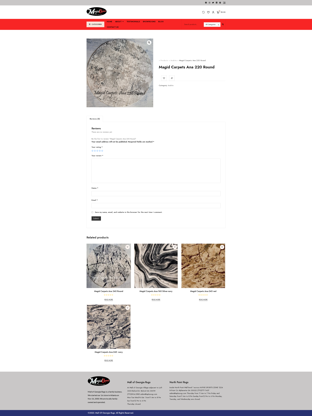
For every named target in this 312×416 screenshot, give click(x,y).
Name (95, 188)
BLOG (161, 21)
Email (95, 200)
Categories (97, 24)
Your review (97, 155)
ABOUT (118, 21)
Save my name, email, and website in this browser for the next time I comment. (128, 212)
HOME (109, 21)
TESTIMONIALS (133, 21)
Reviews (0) (95, 118)
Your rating (97, 147)
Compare (172, 78)
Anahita (170, 85)
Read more (108, 299)
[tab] (95, 119)
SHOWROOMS (149, 21)
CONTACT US (113, 27)
